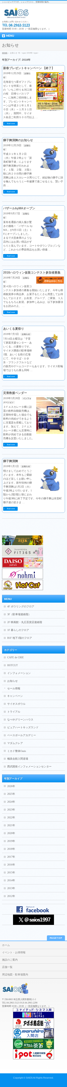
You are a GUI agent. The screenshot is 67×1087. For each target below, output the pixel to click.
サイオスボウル (16, 703)
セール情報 (13, 688)
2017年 (11, 856)
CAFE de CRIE (15, 657)
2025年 (11, 794)
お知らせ (26, 334)
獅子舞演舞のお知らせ (18, 140)
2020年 (11, 833)
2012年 (11, 896)
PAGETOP (56, 937)
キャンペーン (15, 696)
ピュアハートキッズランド (23, 727)
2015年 (11, 872)
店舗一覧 (7, 967)
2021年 (11, 825)
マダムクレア (15, 743)
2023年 (11, 809)
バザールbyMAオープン (19, 208)
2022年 (11, 817)
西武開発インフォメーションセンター (29, 766)
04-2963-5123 (19, 25)
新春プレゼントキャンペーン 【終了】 (29, 68)
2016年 (11, 864)
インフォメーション (19, 673)
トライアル (13, 711)
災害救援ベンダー (15, 392)
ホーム (6, 945)
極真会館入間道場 (17, 758)
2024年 (11, 801)
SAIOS (29, 1078)
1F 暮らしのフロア (18, 630)
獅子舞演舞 (10, 461)
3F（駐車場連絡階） (19, 614)
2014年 (11, 880)
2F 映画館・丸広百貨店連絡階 (24, 622)
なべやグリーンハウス (20, 719)
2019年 (11, 841)
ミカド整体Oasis (16, 751)
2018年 (11, 849)
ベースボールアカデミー (21, 735)
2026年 (11, 786)
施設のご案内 (10, 959)
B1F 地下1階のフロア (19, 638)
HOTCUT (12, 665)
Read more (11, 123)
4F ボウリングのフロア (20, 606)
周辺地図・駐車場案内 (15, 974)
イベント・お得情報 (13, 952)
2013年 (11, 888)
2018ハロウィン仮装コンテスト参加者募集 (31, 272)
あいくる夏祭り (13, 328)
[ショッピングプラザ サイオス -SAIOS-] (16, 14)
